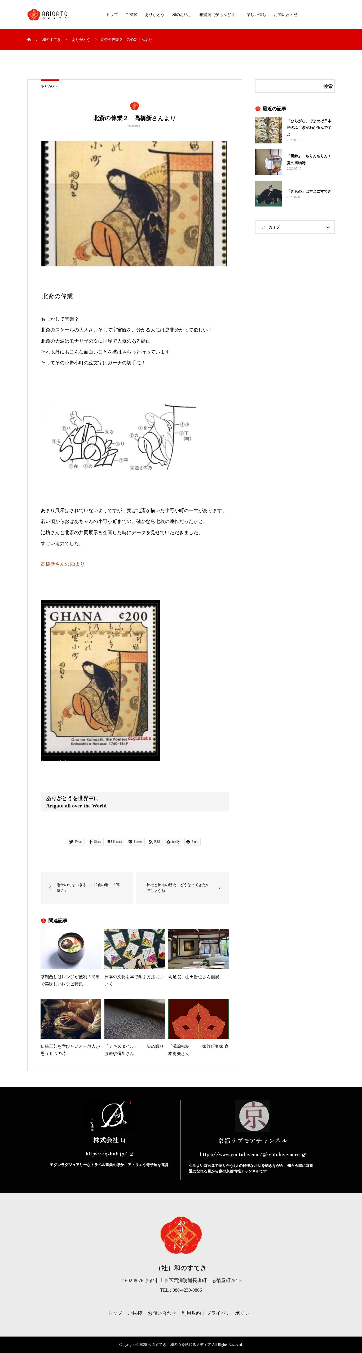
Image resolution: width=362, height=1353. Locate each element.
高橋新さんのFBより (63, 564)
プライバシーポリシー (230, 1313)
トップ (112, 14)
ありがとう (155, 14)
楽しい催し (256, 14)
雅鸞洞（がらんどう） (219, 14)
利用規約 (191, 1313)
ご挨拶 (131, 14)
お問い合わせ (286, 14)
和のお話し (182, 14)
